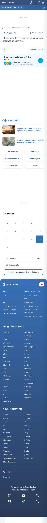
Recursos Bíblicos (9, 313)
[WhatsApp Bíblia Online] (37, 496)
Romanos (6, 433)
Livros (8, 28)
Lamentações (29, 347)
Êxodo (5, 336)
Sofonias (27, 387)
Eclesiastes (28, 332)
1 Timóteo (28, 414)
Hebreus (27, 429)
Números (6, 343)
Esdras (5, 383)
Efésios (5, 447)
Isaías (26, 339)
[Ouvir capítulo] (44, 7)
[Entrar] (31, 2)
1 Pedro (27, 436)
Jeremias (27, 343)
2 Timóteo (28, 418)
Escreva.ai (6, 477)
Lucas (5, 422)
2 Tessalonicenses (9, 462)
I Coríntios (16, 28)
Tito (25, 422)
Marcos (5, 418)
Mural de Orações (31, 295)
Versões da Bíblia (9, 306)
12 (15, 239)
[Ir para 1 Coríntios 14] (4, 50)
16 (7, 247)
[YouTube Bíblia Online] (23, 496)
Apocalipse (28, 458)
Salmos (5, 398)
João (4, 425)
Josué (5, 350)
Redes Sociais (29, 302)
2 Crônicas (7, 379)
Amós (26, 365)
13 (23, 239)
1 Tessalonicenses (9, 458)
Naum (26, 379)
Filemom (27, 425)
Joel (25, 361)
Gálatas (5, 444)
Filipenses (6, 451)
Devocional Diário (9, 310)
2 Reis (5, 372)
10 (39, 231)
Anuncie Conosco (31, 306)
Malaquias (28, 398)
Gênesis (6, 332)
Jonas (26, 372)
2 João (26, 447)
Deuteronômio (8, 347)
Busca (5, 302)
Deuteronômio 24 (12, 159)
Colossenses (7, 454)
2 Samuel (6, 365)
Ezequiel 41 (34, 152)
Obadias (27, 368)
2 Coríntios (7, 440)
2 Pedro (27, 440)
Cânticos (27, 336)
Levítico (5, 339)
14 (31, 239)
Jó (3, 394)
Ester (5, 390)
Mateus (5, 414)
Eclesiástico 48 (12, 152)
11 (7, 239)
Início (5, 291)
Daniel (26, 354)
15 (15, 7)
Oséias (27, 358)
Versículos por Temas (32, 291)
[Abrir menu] (43, 2)
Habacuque (28, 383)
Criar (34, 33)
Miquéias (27, 376)
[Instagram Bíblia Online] (10, 496)
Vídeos (26, 299)
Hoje (4, 295)
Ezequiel (27, 350)
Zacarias (27, 394)
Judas (26, 454)
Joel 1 (35, 166)
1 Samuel (6, 361)
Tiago (26, 433)
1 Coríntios (7, 436)
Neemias (6, 387)
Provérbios (7, 401)
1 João (26, 444)
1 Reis (5, 368)
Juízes (5, 354)
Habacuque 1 (35, 159)
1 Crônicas (7, 376)
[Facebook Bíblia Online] (10, 501)
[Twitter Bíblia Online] (37, 501)
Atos (4, 429)
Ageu (26, 390)
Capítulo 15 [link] (26, 28)
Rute (4, 358)
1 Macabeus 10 (12, 166)
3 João (26, 451)
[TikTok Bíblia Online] (23, 501)
